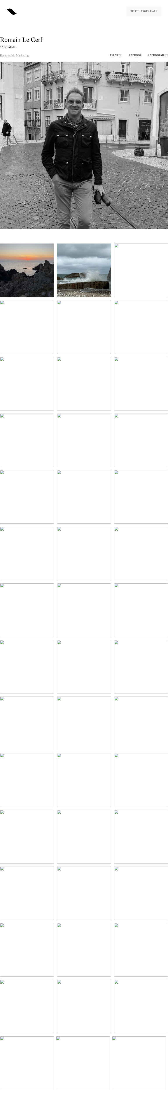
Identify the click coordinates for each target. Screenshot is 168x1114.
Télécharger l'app (144, 11)
